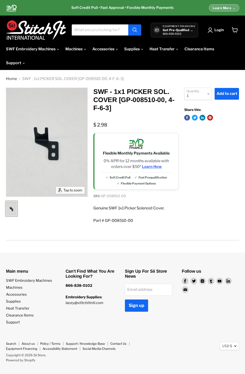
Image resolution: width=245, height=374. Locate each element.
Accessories (103, 49)
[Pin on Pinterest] (210, 118)
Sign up (136, 305)
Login (219, 30)
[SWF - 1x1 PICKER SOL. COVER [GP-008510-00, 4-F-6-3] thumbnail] (11, 208)
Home (11, 79)
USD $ (227, 346)
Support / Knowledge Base (85, 343)
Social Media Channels (99, 349)
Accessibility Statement (60, 349)
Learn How (152, 167)
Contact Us (118, 343)
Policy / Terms (50, 343)
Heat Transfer (162, 49)
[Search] (134, 29)
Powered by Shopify (20, 360)
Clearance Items (199, 49)
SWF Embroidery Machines (31, 49)
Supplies (132, 49)
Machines (74, 49)
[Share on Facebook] (187, 118)
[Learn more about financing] (122, 8)
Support (14, 63)
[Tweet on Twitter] (195, 118)
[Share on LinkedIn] (202, 118)
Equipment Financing (21, 349)
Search (11, 343)
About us (28, 343)
